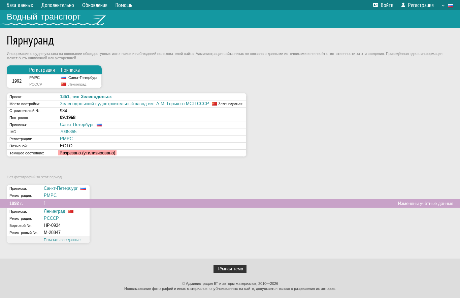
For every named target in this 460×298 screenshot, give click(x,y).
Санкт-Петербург (77, 124)
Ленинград (54, 211)
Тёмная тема (230, 268)
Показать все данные (62, 240)
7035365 (68, 131)
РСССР (51, 218)
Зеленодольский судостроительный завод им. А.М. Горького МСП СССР (134, 103)
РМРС (66, 138)
